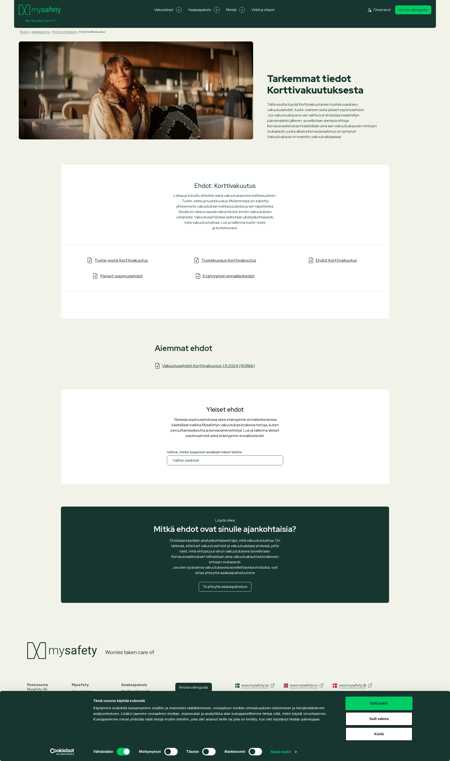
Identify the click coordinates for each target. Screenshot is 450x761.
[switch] (171, 751)
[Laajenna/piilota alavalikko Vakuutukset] (179, 10)
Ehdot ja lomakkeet (64, 32)
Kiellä (379, 734)
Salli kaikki (379, 703)
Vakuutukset (163, 9)
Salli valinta (378, 719)
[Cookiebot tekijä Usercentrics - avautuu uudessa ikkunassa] (62, 751)
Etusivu (24, 32)
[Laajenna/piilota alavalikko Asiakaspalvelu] (217, 10)
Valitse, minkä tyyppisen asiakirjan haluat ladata (204, 452)
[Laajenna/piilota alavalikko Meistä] (242, 10)
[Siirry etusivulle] (40, 10)
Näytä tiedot (281, 752)
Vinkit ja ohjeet (262, 9)
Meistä (231, 9)
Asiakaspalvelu (199, 9)
